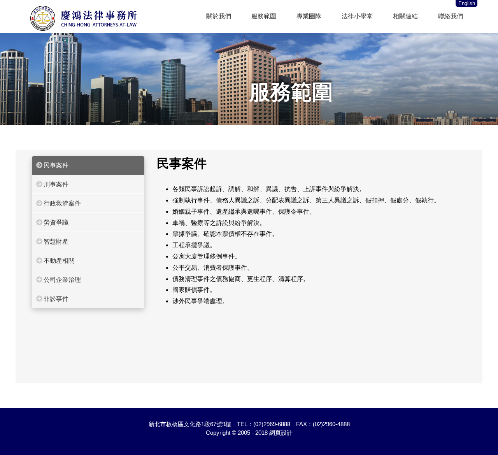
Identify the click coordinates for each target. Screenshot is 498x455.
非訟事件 (56, 298)
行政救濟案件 (62, 203)
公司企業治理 (62, 279)
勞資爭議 (56, 222)
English (466, 3)
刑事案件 (56, 184)
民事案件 (56, 165)
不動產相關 (59, 260)
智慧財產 (56, 241)
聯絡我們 (450, 16)
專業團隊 (308, 16)
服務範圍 (263, 16)
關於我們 (218, 16)
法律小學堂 (357, 16)
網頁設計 (281, 432)
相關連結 (405, 16)
